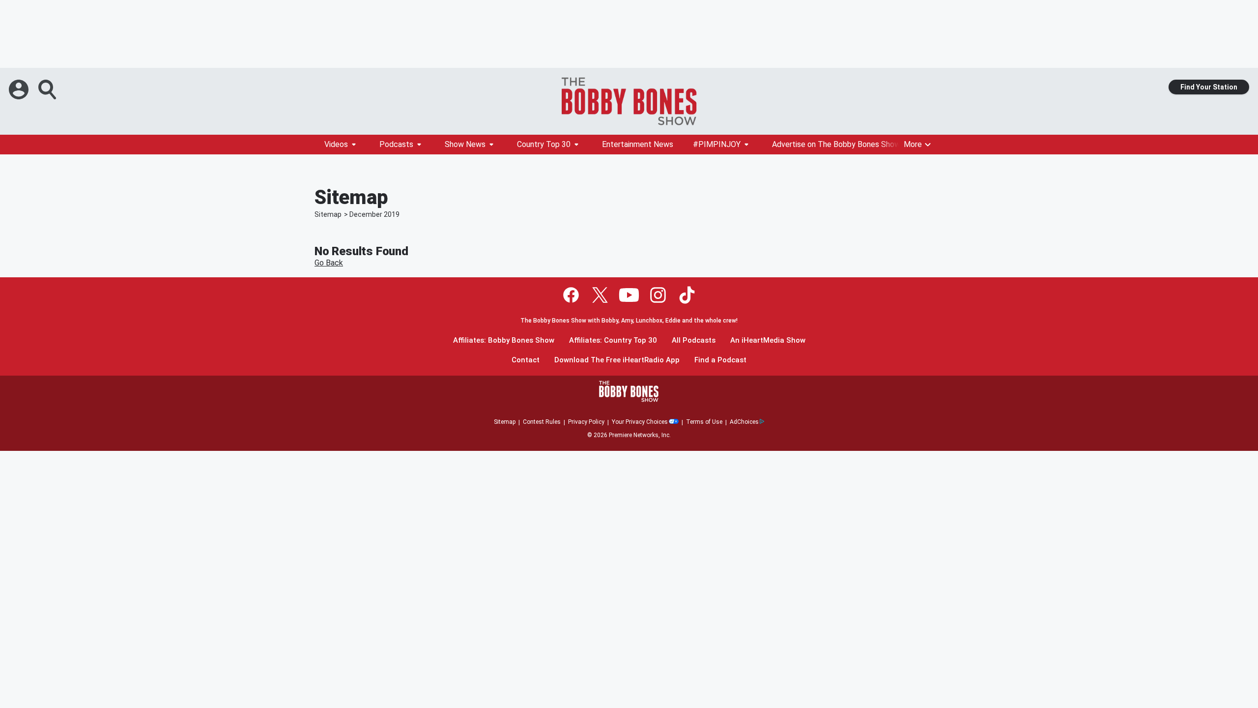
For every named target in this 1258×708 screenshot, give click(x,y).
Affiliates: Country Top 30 (613, 340)
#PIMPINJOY (717, 144)
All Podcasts (693, 340)
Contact (526, 360)
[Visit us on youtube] (629, 295)
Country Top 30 (544, 144)
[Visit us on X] (600, 295)
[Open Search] (48, 89)
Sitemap (328, 214)
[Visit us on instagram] (658, 295)
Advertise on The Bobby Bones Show (836, 144)
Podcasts (396, 144)
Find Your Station (1208, 87)
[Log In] (19, 89)
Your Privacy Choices (640, 421)
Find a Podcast (720, 360)
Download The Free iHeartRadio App (617, 360)
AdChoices (744, 421)
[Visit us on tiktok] (687, 295)
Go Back (328, 262)
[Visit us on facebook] (571, 295)
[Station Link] (629, 101)
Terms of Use (704, 421)
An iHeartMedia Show (767, 340)
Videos (336, 144)
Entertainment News (637, 144)
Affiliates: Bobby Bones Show (503, 340)
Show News (465, 144)
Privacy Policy (586, 421)
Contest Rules (542, 421)
